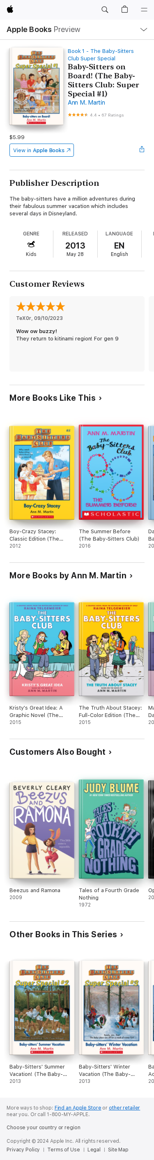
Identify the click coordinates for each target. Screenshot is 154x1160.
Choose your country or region (43, 1127)
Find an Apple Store (78, 1108)
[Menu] (144, 10)
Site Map (118, 1150)
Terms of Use (63, 1150)
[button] (105, 10)
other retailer (124, 1108)
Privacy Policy (23, 1150)
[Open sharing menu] (142, 150)
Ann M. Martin (86, 102)
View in (38, 150)
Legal (94, 1150)
